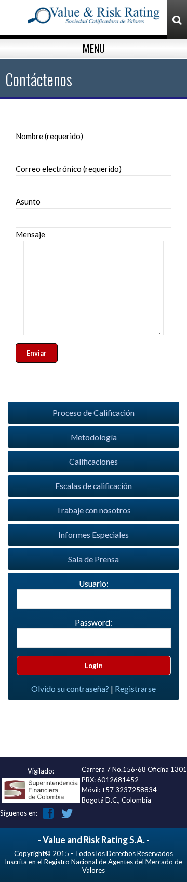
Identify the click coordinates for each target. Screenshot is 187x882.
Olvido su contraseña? (70, 689)
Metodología (94, 437)
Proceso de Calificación (93, 412)
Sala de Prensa (93, 559)
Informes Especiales (93, 534)
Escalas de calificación (93, 486)
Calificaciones (93, 461)
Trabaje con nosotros (93, 510)
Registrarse (135, 689)
